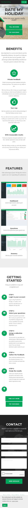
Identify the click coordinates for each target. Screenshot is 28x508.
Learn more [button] (15, 501)
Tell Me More (14, 27)
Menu (24, 2)
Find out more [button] (14, 398)
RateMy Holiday (6, 2)
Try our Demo (14, 32)
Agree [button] (4, 505)
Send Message (14, 481)
